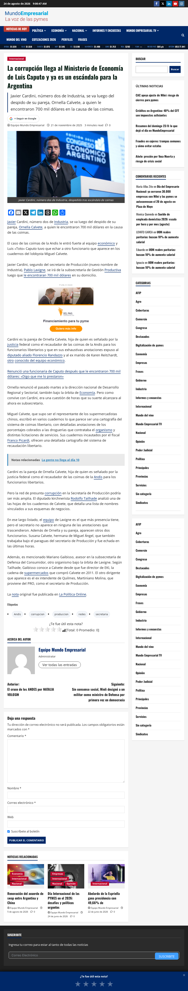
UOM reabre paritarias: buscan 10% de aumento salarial (157, 237)
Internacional (16, 58)
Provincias (142, 476)
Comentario (16, 736)
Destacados (142, 336)
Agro (138, 301)
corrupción (53, 493)
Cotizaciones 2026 (44, 39)
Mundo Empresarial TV (141, 30)
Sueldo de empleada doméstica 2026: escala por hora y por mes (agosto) (156, 219)
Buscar (141, 59)
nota (15, 594)
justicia (12, 344)
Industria (61, 222)
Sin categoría (143, 494)
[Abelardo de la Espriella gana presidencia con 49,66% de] (106, 876)
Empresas (57, 873)
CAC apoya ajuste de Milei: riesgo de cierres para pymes (157, 97)
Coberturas (142, 310)
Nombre (14, 788)
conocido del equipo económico (40, 360)
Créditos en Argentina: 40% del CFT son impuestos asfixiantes (157, 113)
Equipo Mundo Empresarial (27, 125)
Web (10, 817)
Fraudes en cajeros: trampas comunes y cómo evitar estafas (158, 143)
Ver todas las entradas (59, 665)
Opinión (71, 883)
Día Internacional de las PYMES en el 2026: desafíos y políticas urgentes (63, 900)
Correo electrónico (21, 803)
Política (37, 30)
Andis (98, 477)
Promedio (86, 630)
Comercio (141, 319)
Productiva (112, 270)
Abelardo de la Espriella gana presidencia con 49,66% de (104, 898)
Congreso (141, 327)
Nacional (78, 30)
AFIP (138, 293)
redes (82, 614)
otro (10, 360)
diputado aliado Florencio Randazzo (35, 355)
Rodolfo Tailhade (84, 498)
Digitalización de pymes (150, 345)
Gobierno (141, 380)
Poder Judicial (144, 450)
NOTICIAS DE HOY (16, 29)
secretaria (102, 614)
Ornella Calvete (30, 227)
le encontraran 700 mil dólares (47, 275)
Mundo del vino (16, 39)
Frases (82, 39)
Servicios (141, 485)
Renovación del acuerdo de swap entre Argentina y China (25, 898)
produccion (61, 614)
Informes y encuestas (107, 30)
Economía (57, 30)
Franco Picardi (18, 440)
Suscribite (167, 956)
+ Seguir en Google (25, 118)
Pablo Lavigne (34, 270)
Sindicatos (142, 502)
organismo (104, 430)
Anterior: (30, 689)
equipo (48, 519)
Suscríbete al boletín (25, 831)
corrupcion (37, 614)
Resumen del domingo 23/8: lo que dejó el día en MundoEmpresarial (157, 128)
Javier (11, 222)
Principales (142, 467)
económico (106, 243)
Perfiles (67, 39)
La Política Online (72, 594)
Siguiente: (98, 692)
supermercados (36, 573)
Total (71, 630)
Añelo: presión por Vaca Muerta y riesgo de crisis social (155, 158)
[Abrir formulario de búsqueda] (183, 35)
